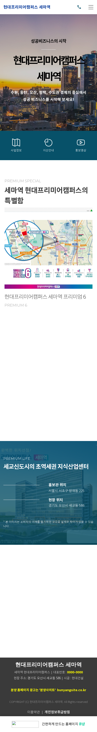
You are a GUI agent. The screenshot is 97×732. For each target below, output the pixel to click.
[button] (66, 491)
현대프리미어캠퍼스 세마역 (27, 7)
